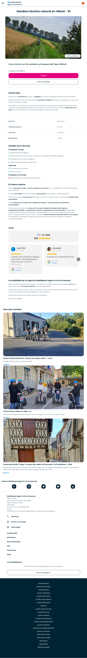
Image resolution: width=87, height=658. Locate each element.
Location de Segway (43, 624)
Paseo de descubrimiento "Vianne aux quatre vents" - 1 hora (27, 358)
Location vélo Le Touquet (44, 609)
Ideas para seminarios (44, 586)
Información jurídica (43, 634)
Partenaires (11, 550)
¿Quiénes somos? (43, 583)
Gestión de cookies (44, 647)
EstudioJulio (43, 640)
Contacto (44, 605)
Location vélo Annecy (43, 596)
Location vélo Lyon (43, 612)
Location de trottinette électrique (43, 628)
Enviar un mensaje (43, 82)
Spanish (84, 3)
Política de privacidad (43, 637)
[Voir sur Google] (13, 249)
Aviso (9, 554)
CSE (8, 546)
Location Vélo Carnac (43, 602)
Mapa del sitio (43, 644)
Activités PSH (12, 533)
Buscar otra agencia (44, 572)
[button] (8, 259)
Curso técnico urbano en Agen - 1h (17, 411)
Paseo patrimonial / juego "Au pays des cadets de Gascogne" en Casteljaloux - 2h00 (37, 464)
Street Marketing (13, 542)
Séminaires (11, 537)
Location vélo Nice (43, 615)
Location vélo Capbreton (43, 599)
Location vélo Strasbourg (44, 618)
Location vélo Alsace (43, 593)
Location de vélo (43, 589)
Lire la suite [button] (16, 264)
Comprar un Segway (43, 631)
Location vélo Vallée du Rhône (43, 621)
